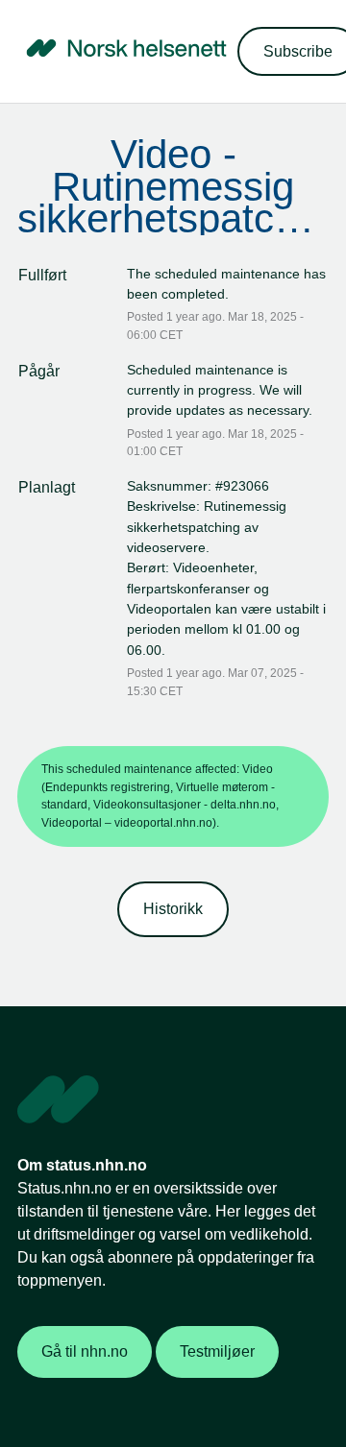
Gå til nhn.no (84, 1351)
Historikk (173, 909)
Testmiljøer (217, 1351)
